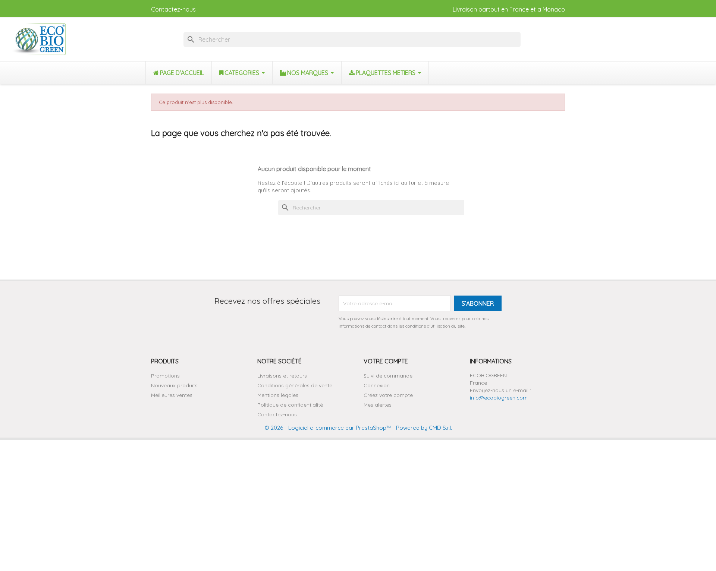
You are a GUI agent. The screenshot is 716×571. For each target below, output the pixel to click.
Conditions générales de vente (294, 385)
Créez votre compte (388, 395)
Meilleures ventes (171, 395)
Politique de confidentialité (290, 404)
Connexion (377, 385)
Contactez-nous (173, 9)
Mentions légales (277, 395)
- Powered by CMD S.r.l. (421, 427)
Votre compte (386, 361)
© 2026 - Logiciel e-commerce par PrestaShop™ (327, 427)
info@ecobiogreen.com (499, 397)
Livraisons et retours (282, 375)
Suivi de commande (388, 375)
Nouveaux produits (174, 385)
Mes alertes (378, 404)
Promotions (165, 375)
